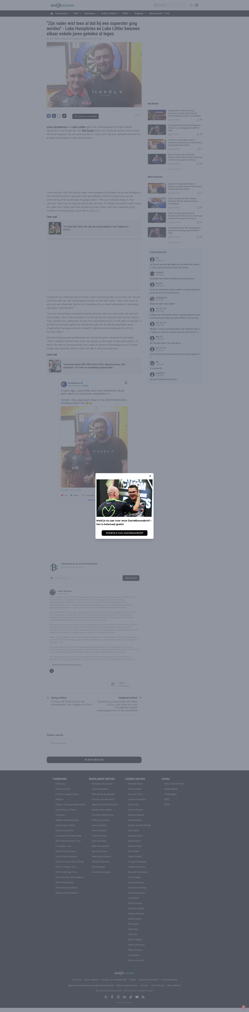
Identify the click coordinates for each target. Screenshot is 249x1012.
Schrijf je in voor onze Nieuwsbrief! (124, 533)
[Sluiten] (150, 476)
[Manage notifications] (243, 1007)
